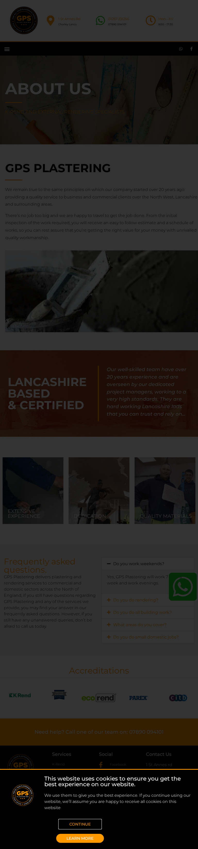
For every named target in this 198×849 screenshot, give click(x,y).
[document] (99, 424)
